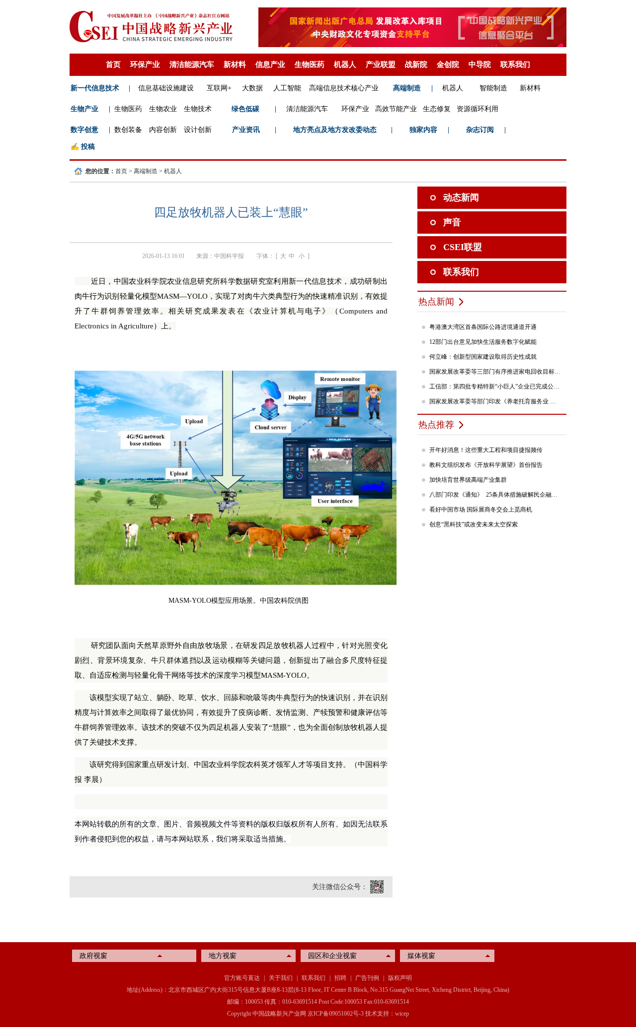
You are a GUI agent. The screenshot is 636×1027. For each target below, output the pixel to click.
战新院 (416, 64)
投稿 (88, 146)
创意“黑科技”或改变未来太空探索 (473, 524)
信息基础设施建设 (166, 88)
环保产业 (145, 64)
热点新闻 (436, 302)
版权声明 (400, 977)
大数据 (252, 88)
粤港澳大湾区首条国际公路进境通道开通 (483, 326)
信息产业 (270, 64)
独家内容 (423, 129)
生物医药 (309, 64)
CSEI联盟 (462, 247)
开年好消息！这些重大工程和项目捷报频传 (486, 450)
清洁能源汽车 (191, 64)
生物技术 (198, 109)
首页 (113, 64)
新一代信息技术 (95, 88)
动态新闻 (461, 197)
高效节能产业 (396, 109)
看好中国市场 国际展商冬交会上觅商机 (480, 509)
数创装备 (128, 129)
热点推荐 (436, 425)
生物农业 (163, 109)
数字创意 (84, 129)
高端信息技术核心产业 (344, 88)
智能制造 (493, 88)
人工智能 (287, 88)
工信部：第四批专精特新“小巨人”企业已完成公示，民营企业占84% (495, 386)
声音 (452, 222)
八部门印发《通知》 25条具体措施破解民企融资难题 (495, 494)
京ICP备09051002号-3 (336, 1013)
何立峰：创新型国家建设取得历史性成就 (483, 356)
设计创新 (198, 129)
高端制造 (407, 88)
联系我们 (515, 64)
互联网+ (219, 88)
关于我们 (281, 977)
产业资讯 (246, 129)
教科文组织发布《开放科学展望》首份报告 (486, 464)
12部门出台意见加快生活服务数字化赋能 (483, 341)
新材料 (235, 64)
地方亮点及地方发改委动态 (335, 129)
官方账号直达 (242, 977)
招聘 (340, 977)
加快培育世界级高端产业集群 (468, 479)
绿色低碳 (245, 109)
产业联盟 (381, 64)
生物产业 (84, 109)
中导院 (480, 64)
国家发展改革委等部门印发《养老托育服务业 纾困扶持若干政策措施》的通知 (495, 401)
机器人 (345, 64)
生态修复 (437, 109)
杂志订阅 (480, 129)
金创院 (448, 64)
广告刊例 (367, 977)
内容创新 (163, 129)
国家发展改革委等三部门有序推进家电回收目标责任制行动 (495, 371)
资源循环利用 (477, 109)
